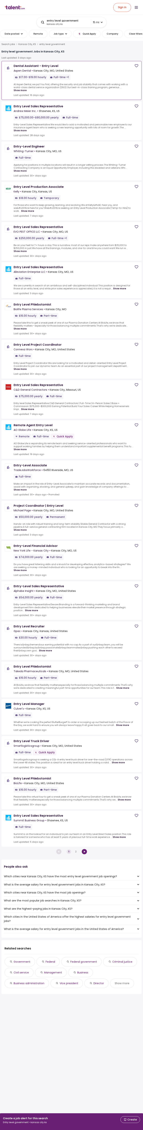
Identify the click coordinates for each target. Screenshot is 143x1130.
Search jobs (8, 44)
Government (22, 962)
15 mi (96, 22)
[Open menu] (136, 7)
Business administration (29, 983)
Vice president (69, 983)
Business (82, 972)
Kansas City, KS (27, 44)
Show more (20, 90)
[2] (84, 851)
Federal (50, 962)
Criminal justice (122, 962)
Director (98, 983)
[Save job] (136, 65)
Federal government (83, 962)
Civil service (21, 972)
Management (53, 972)
